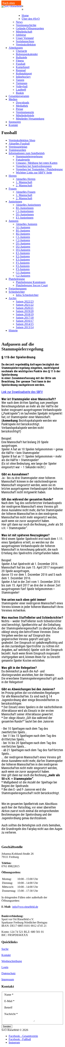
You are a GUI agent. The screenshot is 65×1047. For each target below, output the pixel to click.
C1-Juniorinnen (25, 211)
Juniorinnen (15, 201)
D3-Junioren (23, 249)
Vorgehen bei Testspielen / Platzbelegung (39, 169)
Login (4, 967)
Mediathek (22, 105)
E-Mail (9, 1001)
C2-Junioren (23, 240)
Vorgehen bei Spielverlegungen (34, 166)
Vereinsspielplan (18, 146)
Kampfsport (22, 67)
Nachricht (11, 1013)
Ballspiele (21, 57)
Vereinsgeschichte (26, 25)
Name (8, 994)
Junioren (13, 220)
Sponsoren (15, 121)
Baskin (20, 92)
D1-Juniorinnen (25, 214)
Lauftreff (21, 89)
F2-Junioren (23, 266)
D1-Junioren (23, 243)
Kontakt (13, 125)
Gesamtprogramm (19, 96)
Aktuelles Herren (25, 178)
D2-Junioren (23, 246)
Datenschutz (8, 973)
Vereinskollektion (26, 44)
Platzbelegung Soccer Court (32, 285)
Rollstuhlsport (24, 73)
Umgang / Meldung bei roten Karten (36, 162)
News (19, 21)
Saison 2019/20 (25, 311)
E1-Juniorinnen (24, 217)
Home (25, 15)
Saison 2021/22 (25, 304)
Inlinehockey (23, 76)
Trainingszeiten (17, 149)
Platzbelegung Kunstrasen (31, 282)
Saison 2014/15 (25, 324)
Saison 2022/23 (25, 301)
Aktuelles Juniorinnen (28, 204)
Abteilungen (16, 47)
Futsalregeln (23, 159)
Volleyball (21, 86)
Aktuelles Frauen (25, 191)
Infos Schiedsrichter (27, 295)
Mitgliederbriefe (25, 115)
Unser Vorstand (25, 38)
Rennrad (21, 70)
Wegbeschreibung (11, 961)
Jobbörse (21, 34)
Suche (4, 948)
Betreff (8, 1007)
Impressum (7, 979)
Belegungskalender (27, 54)
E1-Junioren (23, 253)
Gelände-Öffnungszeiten (30, 28)
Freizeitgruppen (18, 288)
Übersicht (21, 50)
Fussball (20, 63)
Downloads (22, 102)
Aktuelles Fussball (19, 143)
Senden (7, 1026)
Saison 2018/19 (25, 314)
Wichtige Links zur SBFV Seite (34, 172)
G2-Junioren (23, 275)
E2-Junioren (23, 256)
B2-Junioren (23, 233)
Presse (19, 108)
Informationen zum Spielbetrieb (27, 153)
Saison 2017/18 (25, 317)
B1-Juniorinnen (25, 208)
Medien (13, 99)
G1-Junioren (23, 272)
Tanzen (20, 79)
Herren (13, 175)
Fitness (20, 60)
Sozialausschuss (25, 41)
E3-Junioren (23, 259)
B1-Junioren (23, 230)
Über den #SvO (31, 18)
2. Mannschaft (24, 185)
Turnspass (21, 83)
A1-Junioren (23, 227)
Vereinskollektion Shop (22, 140)
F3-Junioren (23, 269)
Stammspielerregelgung (29, 156)
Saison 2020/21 (25, 307)
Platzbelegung (17, 278)
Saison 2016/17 (25, 320)
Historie (13, 330)
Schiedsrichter (17, 291)
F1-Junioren (23, 262)
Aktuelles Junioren (26, 224)
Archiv (13, 298)
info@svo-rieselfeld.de (25, 906)
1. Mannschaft (24, 182)
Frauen (13, 188)
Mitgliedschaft (24, 31)
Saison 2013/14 (25, 327)
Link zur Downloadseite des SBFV (22, 392)
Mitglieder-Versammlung (30, 118)
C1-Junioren (23, 237)
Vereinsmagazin (25, 112)
